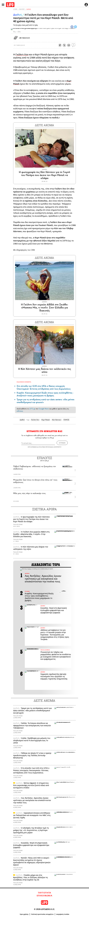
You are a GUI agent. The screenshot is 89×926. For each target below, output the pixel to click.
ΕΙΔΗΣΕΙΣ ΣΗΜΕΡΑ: (24, 382)
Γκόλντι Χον (22, 54)
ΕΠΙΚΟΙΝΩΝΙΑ (44, 896)
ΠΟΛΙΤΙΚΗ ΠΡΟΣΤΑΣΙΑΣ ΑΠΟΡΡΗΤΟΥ (50, 447)
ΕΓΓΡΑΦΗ (62, 443)
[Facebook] (71, 26)
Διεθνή (29, 9)
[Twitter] (75, 26)
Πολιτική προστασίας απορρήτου (42, 914)
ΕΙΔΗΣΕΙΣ (22, 9)
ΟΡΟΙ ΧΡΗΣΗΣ (32, 447)
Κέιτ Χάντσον (56, 420)
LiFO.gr (32, 409)
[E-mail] (69, 45)
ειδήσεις (20, 411)
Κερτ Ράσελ (46, 420)
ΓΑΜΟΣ (66, 420)
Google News (44, 409)
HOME (15, 9)
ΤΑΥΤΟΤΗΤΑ (44, 893)
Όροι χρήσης (24, 914)
